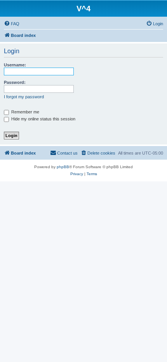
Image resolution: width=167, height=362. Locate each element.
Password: (15, 82)
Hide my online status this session (42, 119)
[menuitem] (11, 23)
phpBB (63, 167)
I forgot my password (24, 96)
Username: (15, 65)
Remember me (24, 112)
